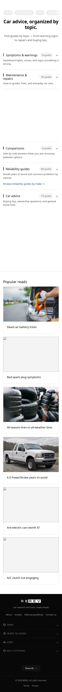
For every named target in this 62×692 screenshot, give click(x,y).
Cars (40, 12)
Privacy (35, 685)
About (9, 614)
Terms (26, 685)
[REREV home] (13, 4)
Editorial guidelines (33, 614)
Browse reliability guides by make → (24, 183)
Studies (18, 614)
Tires (8, 12)
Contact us (51, 614)
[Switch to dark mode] (56, 5)
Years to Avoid (24, 12)
